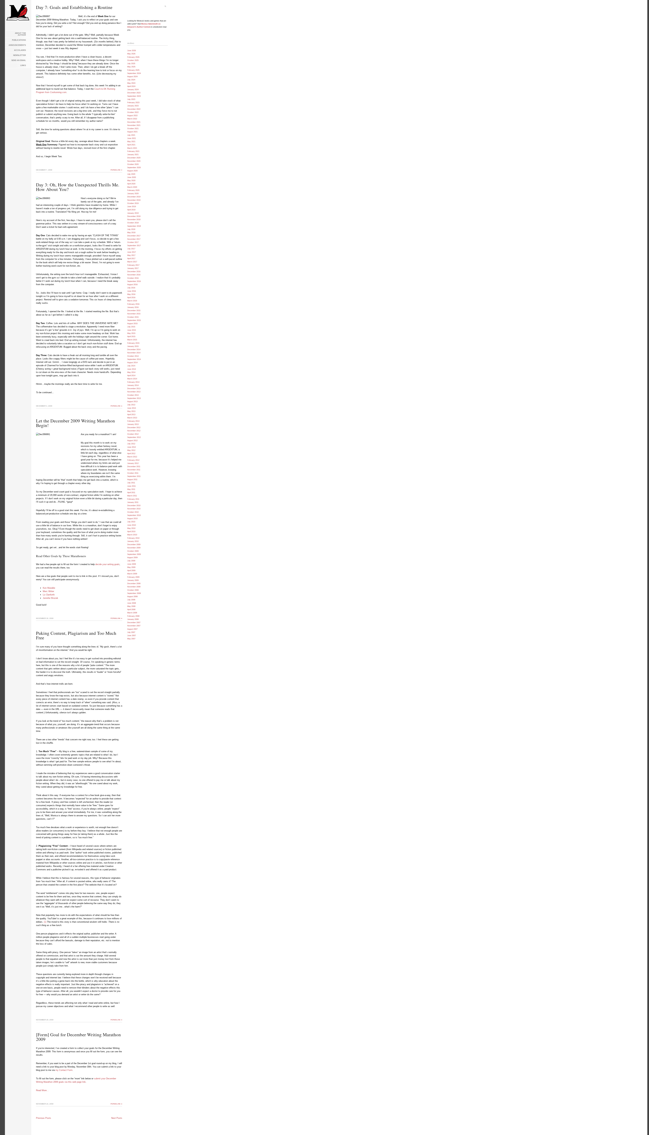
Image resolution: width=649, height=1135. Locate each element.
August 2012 (132, 440)
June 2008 (131, 603)
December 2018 (133, 216)
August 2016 (132, 284)
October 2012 (133, 434)
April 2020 (131, 184)
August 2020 (132, 171)
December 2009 (133, 544)
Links (23, 65)
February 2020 (133, 190)
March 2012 (132, 457)
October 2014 (133, 356)
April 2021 (131, 145)
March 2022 (132, 119)
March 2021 (132, 148)
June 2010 (131, 525)
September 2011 (134, 476)
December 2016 (133, 271)
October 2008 (133, 590)
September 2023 (134, 96)
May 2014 (131, 372)
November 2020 (133, 161)
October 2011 (132, 473)
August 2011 (132, 479)
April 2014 (131, 375)
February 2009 (133, 577)
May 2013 (131, 411)
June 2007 (131, 635)
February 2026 (133, 57)
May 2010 (131, 528)
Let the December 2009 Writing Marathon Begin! (75, 423)
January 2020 (133, 193)
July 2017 (131, 249)
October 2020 (133, 164)
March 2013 (132, 418)
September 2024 (134, 73)
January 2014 (133, 385)
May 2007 (131, 639)
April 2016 (131, 297)
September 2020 (134, 167)
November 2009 (133, 548)
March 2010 (132, 535)
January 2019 (133, 213)
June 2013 (131, 408)
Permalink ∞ (116, 170)
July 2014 (131, 366)
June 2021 (131, 138)
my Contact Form (64, 1070)
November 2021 (133, 125)
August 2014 (132, 362)
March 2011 (132, 496)
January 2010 (133, 541)
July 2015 (131, 327)
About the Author (20, 34)
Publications (19, 40)
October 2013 (133, 395)
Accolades (20, 50)
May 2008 (131, 606)
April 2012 (131, 453)
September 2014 (134, 359)
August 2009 (132, 557)
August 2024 (132, 76)
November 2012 (133, 431)
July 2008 (131, 600)
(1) (45, 922)
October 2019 (133, 203)
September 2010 (134, 515)
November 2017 (133, 239)
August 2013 (132, 401)
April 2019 (131, 210)
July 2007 (131, 632)
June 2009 (131, 564)
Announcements (17, 45)
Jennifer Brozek (50, 598)
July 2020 (131, 174)
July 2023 (131, 99)
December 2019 (133, 197)
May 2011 (131, 489)
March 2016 (132, 301)
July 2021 (131, 135)
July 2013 (131, 405)
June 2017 (131, 252)
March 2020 (132, 187)
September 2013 (134, 398)
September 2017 (134, 245)
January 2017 (133, 268)
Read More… (42, 1090)
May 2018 (131, 232)
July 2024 (131, 80)
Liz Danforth (49, 594)
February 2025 (133, 70)
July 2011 (131, 483)
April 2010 (131, 531)
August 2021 (132, 132)
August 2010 (132, 518)
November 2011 (133, 470)
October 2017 (133, 242)
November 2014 (133, 353)
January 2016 (133, 307)
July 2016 (131, 288)
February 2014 (133, 382)
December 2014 (133, 349)
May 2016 (131, 294)
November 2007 (133, 626)
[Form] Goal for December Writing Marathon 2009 (78, 1037)
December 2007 (133, 622)
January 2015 (133, 346)
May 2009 (131, 567)
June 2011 (131, 486)
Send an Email (18, 60)
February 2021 (133, 151)
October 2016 (133, 278)
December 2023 (133, 93)
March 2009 (132, 574)
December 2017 (133, 236)
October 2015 (133, 317)
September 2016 (134, 281)
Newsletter (19, 55)
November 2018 (133, 219)
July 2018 (131, 229)
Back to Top (641, 1127)
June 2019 (131, 206)
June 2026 (131, 50)
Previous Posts (43, 1118)
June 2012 (131, 447)
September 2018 (134, 226)
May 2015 (131, 333)
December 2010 (133, 505)
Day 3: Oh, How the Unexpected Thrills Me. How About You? (77, 187)
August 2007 (132, 629)
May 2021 (131, 141)
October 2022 (133, 112)
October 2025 (133, 60)
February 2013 (133, 421)
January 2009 (133, 580)
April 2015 (131, 336)
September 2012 (134, 437)
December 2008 (133, 583)
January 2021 (133, 154)
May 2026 (131, 54)
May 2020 (131, 180)
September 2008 (134, 593)
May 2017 (131, 255)
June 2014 (131, 369)
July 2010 (131, 522)
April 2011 (131, 492)
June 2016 (131, 291)
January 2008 (133, 619)
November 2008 (133, 587)
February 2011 (133, 499)
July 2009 (131, 561)
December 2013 (133, 388)
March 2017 (132, 262)
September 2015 (134, 320)
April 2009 (131, 570)
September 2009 (134, 554)
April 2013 (131, 414)
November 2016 (133, 275)
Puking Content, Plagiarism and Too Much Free (76, 635)
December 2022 (133, 109)
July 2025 (131, 63)
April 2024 (131, 86)
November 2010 (133, 509)
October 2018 (133, 223)
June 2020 (131, 177)
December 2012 (133, 427)
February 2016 (133, 304)
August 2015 (132, 323)
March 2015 (132, 340)
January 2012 (133, 463)
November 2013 (133, 392)
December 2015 (133, 310)
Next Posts (116, 1118)
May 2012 (131, 450)
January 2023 (133, 106)
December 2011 (133, 466)
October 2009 (133, 551)
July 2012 (131, 444)
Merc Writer (48, 591)
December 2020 (133, 158)
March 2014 (132, 379)
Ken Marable (49, 588)
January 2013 (133, 424)
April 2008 (131, 609)
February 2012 (133, 460)
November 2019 (133, 200)
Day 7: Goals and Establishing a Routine (74, 7)
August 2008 (132, 596)
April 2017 (131, 258)
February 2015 (133, 343)
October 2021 (133, 128)
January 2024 (133, 89)
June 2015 (131, 330)
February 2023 (133, 102)
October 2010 (133, 512)
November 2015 (133, 314)
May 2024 (131, 83)
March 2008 (132, 613)
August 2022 (132, 115)
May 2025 (131, 67)
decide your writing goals (107, 564)
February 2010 (133, 538)
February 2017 (133, 265)
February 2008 (133, 616)
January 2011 (132, 502)
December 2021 (133, 122)
